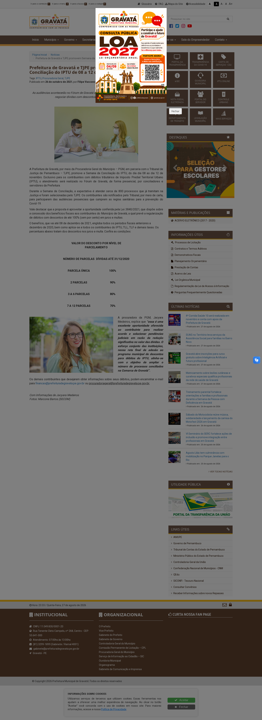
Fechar (175, 111)
